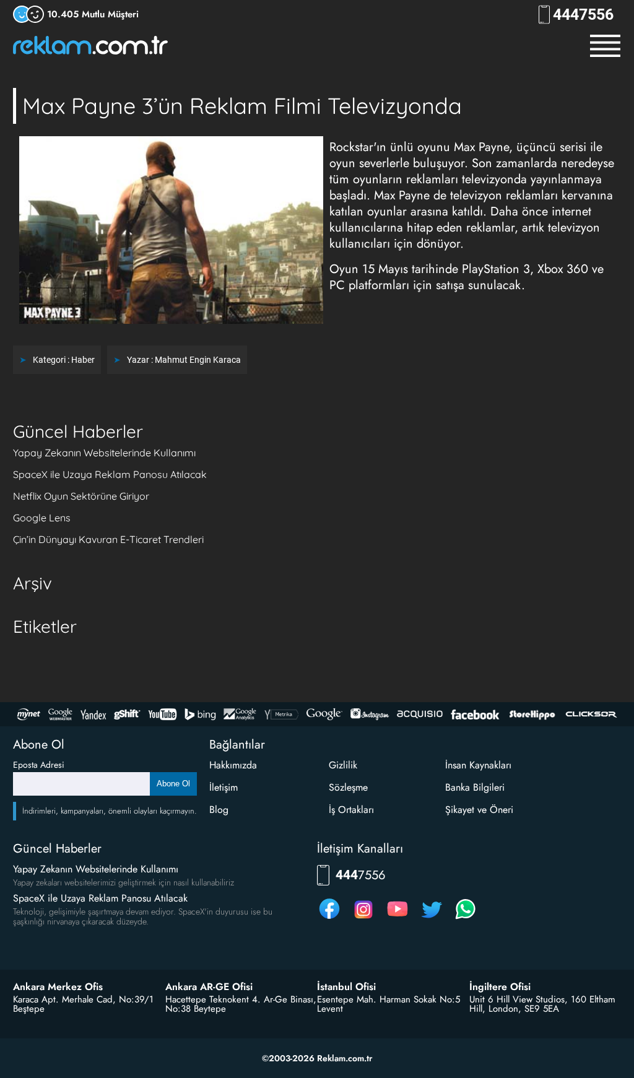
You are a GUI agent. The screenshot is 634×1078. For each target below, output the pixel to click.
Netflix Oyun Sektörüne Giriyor (81, 496)
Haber (83, 360)
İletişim (223, 787)
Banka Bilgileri (475, 787)
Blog (218, 809)
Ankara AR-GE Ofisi (209, 987)
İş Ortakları (351, 809)
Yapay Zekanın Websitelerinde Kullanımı (104, 452)
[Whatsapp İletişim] (465, 918)
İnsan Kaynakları (478, 765)
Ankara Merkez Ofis (58, 987)
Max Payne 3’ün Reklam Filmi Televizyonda (242, 106)
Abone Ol (173, 783)
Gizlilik (343, 765)
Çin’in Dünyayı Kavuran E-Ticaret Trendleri (108, 539)
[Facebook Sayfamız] (329, 918)
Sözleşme (348, 787)
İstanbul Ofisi (346, 987)
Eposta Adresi (38, 764)
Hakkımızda (233, 765)
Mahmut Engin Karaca (198, 360)
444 (583, 14)
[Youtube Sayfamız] (397, 918)
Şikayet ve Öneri (479, 809)
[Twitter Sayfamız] (431, 918)
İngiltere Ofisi (500, 987)
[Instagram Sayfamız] (363, 918)
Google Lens (42, 517)
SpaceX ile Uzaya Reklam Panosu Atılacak (110, 474)
